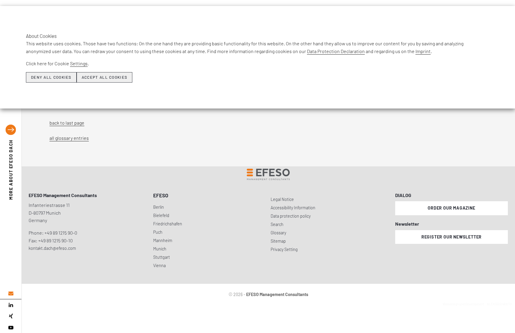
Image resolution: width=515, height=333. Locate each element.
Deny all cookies (51, 77)
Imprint (423, 51)
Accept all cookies (104, 77)
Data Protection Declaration (336, 51)
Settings (79, 63)
